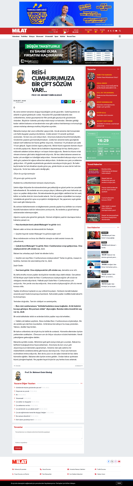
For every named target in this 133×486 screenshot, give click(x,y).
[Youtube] (119, 461)
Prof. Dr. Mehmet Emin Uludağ (47, 95)
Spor (56, 36)
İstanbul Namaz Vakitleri (77, 469)
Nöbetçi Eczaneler (20, 469)
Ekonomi (39, 36)
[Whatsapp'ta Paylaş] (69, 101)
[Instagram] (115, 461)
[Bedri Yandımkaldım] (91, 104)
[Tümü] (118, 69)
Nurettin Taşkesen (104, 75)
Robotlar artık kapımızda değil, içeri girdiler (106, 106)
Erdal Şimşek (102, 83)
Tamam (119, 483)
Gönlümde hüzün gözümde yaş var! (29, 387)
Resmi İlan (71, 36)
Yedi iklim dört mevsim (105, 115)
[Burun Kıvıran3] (66, 52)
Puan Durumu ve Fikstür (22, 474)
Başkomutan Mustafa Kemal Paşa (107, 96)
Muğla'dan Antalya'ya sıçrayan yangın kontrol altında (109, 285)
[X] (112, 461)
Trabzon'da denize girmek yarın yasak (108, 256)
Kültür (62, 36)
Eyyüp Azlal (101, 113)
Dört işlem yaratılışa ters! (25, 420)
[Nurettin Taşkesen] (91, 76)
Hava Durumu (46, 469)
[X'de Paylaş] (65, 101)
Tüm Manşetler (47, 474)
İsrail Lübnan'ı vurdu (108, 246)
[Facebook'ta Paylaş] (62, 101)
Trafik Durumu (101, 469)
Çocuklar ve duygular (23, 402)
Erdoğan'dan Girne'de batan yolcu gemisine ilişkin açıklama (110, 266)
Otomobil (49, 36)
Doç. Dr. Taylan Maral (105, 93)
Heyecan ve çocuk (22, 391)
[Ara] (120, 31)
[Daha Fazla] (73, 101)
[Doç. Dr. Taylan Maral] (91, 95)
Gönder (18, 448)
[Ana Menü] (120, 36)
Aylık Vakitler (92, 158)
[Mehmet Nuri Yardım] (91, 123)
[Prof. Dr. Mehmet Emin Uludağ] (21, 76)
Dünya (32, 36)
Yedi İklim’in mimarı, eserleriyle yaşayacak (108, 125)
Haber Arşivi (101, 474)
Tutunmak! (20, 398)
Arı (17, 395)
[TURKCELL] (66, 14)
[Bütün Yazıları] (81, 383)
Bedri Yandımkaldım (104, 102)
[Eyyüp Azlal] (91, 114)
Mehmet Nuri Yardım (104, 121)
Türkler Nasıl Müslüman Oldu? (107, 77)
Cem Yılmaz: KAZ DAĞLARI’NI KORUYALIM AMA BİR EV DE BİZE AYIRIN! (107, 87)
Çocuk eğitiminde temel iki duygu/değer (31, 412)
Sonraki (78, 366)
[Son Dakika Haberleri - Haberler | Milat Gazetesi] (19, 31)
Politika (24, 36)
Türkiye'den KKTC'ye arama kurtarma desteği (108, 275)
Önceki (17, 366)
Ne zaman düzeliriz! (23, 416)
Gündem (15, 36)
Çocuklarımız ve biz (23, 405)
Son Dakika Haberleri (76, 474)
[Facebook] (108, 461)
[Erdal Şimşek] (91, 85)
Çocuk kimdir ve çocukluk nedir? (27, 409)
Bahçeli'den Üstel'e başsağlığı (108, 237)
